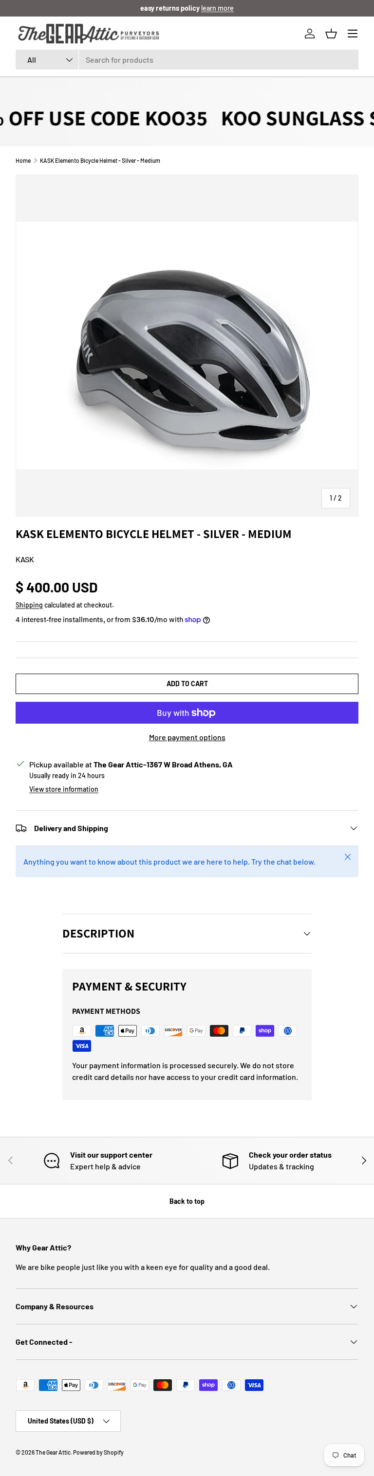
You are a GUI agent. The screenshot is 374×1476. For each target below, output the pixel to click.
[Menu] (352, 33)
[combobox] (187, 59)
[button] (331, 33)
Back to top (187, 1201)
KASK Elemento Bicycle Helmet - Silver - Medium (100, 160)
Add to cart (187, 683)
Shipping (29, 605)
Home (23, 160)
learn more (217, 8)
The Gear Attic (53, 1452)
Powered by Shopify (98, 1452)
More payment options (187, 737)
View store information (63, 789)
